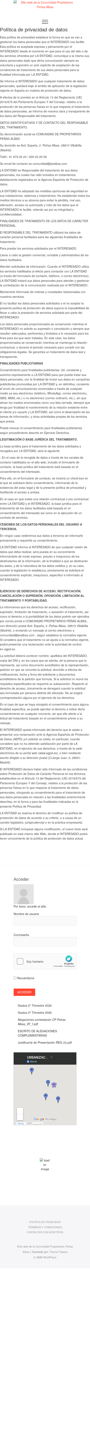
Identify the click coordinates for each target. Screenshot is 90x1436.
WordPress (50, 1257)
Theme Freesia (58, 1252)
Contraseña (21, 935)
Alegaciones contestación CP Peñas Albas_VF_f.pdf (42, 1021)
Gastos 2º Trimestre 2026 (35, 1005)
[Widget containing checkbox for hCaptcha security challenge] (45, 961)
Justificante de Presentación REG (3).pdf (45, 1042)
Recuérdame (25, 978)
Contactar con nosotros (45, 1232)
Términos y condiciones (45, 1227)
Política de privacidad (45, 1222)
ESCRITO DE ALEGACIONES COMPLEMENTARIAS (37, 1033)
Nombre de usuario (26, 914)
